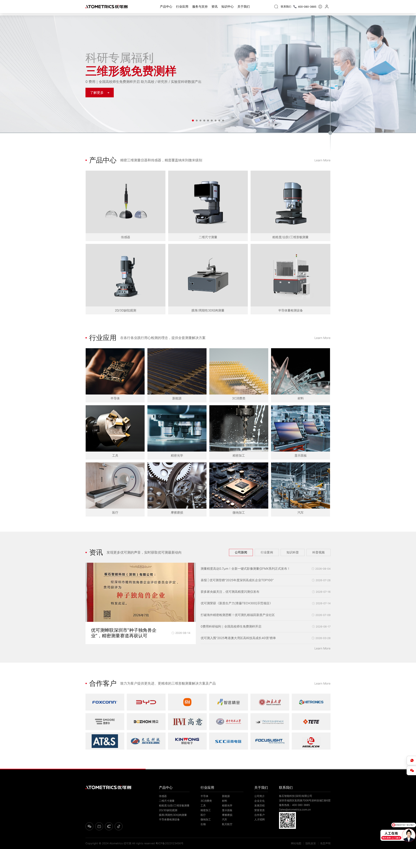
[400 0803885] (411, 760)
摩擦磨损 (227, 815)
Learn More (322, 160)
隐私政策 (311, 843)
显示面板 (227, 810)
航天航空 (227, 824)
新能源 (226, 796)
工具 (203, 805)
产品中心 (166, 6)
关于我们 (243, 6)
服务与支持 (200, 6)
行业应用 (182, 6)
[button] (193, 121)
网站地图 (296, 843)
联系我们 (286, 787)
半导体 (204, 796)
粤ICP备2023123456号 (169, 843)
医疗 (203, 815)
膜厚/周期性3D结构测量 (173, 815)
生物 (203, 824)
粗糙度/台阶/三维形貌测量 (174, 805)
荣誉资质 (259, 810)
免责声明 (325, 843)
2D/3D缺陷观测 (168, 810)
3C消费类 (206, 800)
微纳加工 (206, 819)
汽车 (224, 819)
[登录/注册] (327, 6)
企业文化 (259, 800)
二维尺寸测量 (167, 800)
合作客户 (259, 815)
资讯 (214, 6)
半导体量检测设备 (169, 819)
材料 (224, 800)
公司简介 (259, 796)
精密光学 (227, 805)
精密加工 (206, 810)
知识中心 (227, 6)
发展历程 (259, 805)
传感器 (163, 796)
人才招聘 (259, 819)
